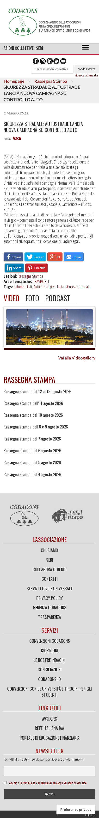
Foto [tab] (32, 298)
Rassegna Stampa (50, 81)
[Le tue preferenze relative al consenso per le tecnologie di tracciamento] (75, 809)
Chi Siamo (49, 550)
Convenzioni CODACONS (49, 641)
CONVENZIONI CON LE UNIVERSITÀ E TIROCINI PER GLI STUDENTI (49, 692)
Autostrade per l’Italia (49, 286)
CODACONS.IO (49, 679)
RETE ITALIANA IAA (49, 728)
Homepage (14, 81)
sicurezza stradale (78, 286)
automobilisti (23, 286)
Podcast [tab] (57, 298)
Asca (17, 138)
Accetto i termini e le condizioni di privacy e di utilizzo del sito (48, 782)
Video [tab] (11, 298)
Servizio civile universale (50, 588)
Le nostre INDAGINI (49, 660)
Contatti (50, 579)
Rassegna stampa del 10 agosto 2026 (33, 415)
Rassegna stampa (29, 379)
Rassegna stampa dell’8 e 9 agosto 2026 (36, 427)
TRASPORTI (41, 281)
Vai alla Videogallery (76, 357)
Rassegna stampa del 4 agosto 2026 (32, 474)
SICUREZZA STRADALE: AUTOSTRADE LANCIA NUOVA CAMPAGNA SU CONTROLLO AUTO (43, 127)
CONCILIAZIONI (50, 669)
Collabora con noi (49, 569)
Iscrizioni (49, 650)
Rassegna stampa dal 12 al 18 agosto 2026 (37, 391)
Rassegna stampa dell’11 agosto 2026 (33, 403)
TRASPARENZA (49, 617)
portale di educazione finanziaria (50, 738)
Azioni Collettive (19, 48)
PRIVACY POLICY (49, 598)
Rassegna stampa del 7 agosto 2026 (32, 439)
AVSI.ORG (49, 719)
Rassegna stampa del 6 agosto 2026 (32, 450)
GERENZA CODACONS (49, 607)
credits (90, 814)
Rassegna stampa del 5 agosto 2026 (32, 462)
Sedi (39, 48)
